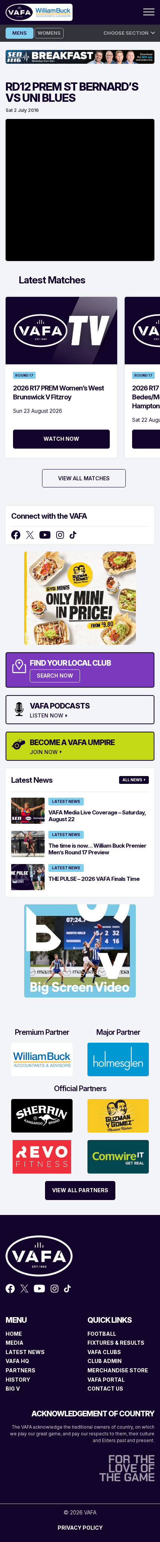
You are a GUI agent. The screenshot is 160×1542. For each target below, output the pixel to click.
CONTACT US (105, 1388)
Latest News (66, 801)
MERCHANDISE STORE (117, 1370)
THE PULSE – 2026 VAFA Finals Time (94, 878)
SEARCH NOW (55, 675)
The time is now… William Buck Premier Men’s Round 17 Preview (97, 849)
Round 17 (24, 375)
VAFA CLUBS (104, 1352)
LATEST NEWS (25, 1352)
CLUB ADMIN (104, 1361)
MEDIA (14, 1343)
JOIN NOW (44, 752)
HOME (14, 1334)
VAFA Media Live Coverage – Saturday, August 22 (97, 816)
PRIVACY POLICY (80, 1527)
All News (132, 780)
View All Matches (84, 478)
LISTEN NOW (46, 716)
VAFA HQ (17, 1361)
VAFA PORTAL (106, 1379)
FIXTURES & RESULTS (115, 1343)
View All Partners (80, 1190)
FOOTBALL (101, 1334)
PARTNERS (20, 1370)
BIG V (13, 1388)
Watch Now (61, 439)
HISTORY (18, 1379)
